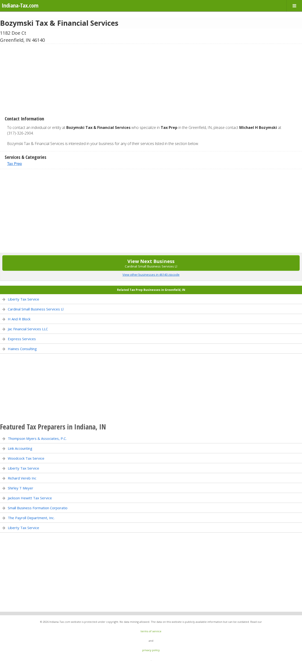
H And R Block (19, 319)
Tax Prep (14, 163)
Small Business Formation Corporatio (37, 507)
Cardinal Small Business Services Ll (35, 309)
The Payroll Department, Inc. (31, 517)
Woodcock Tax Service (26, 458)
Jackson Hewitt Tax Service (30, 498)
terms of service (151, 631)
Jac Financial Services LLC (28, 329)
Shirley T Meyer (20, 488)
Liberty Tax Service (23, 299)
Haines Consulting (22, 348)
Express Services (22, 338)
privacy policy (151, 650)
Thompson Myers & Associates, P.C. (37, 438)
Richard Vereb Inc (22, 478)
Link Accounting (20, 448)
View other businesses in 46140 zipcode (151, 274)
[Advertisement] (151, 78)
